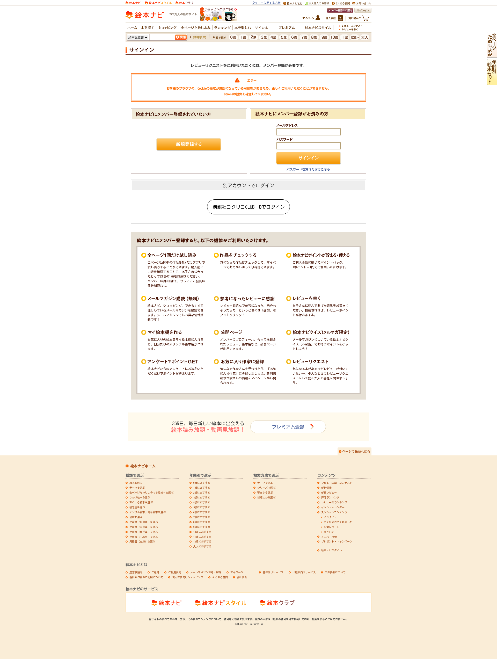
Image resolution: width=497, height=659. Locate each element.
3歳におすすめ (201, 497)
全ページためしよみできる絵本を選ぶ (151, 492)
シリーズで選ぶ (266, 487)
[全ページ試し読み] (492, 55)
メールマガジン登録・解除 (205, 572)
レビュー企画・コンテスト (336, 482)
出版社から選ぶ (266, 497)
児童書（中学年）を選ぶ (143, 527)
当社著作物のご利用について (146, 577)
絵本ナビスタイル (331, 550)
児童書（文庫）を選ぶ (142, 541)
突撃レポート (331, 527)
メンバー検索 (329, 536)
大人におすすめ (202, 546)
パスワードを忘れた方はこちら (308, 169)
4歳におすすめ (201, 502)
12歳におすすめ (202, 541)
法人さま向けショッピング (187, 577)
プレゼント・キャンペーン (336, 541)
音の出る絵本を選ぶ (141, 502)
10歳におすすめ (202, 532)
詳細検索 (199, 37)
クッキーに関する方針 (266, 2)
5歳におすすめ (201, 507)
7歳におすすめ (201, 517)
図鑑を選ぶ (135, 517)
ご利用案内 (174, 572)
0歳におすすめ (201, 482)
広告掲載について (335, 572)
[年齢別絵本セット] (492, 82)
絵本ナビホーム (143, 466)
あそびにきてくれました (338, 522)
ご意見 (155, 572)
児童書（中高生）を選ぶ (143, 536)
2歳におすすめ (201, 492)
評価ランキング (330, 497)
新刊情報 (326, 487)
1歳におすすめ (201, 487)
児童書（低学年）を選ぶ (143, 522)
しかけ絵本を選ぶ (139, 497)
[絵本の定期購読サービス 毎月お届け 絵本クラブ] (184, 2)
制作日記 (329, 532)
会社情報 (242, 577)
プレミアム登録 (288, 426)
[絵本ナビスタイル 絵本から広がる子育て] (158, 2)
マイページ (236, 572)
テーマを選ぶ (137, 487)
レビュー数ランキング (334, 502)
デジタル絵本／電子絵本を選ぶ (147, 512)
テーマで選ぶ (265, 482)
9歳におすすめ (201, 527)
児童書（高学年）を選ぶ (143, 532)
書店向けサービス (273, 572)
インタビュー (331, 517)
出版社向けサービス (304, 572)
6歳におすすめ (201, 512)
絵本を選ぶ (135, 482)
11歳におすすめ (202, 536)
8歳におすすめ (201, 522)
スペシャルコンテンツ (334, 512)
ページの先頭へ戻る (356, 451)
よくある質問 (220, 577)
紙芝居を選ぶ (137, 507)
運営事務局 (135, 572)
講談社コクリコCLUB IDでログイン (249, 207)
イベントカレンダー (333, 507)
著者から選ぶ (265, 492)
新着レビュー (329, 492)
